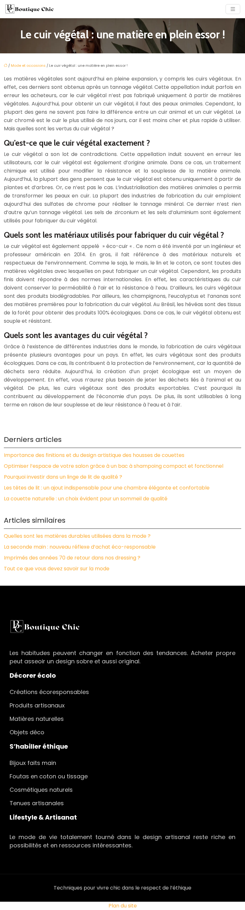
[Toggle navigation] (233, 9)
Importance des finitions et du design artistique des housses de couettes (94, 455)
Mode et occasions (28, 65)
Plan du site (122, 905)
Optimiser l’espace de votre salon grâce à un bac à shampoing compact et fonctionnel (113, 466)
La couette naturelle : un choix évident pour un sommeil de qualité (85, 498)
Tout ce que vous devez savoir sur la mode (56, 568)
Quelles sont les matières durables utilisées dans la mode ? (77, 536)
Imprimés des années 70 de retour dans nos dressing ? (72, 557)
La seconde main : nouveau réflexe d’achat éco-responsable (80, 547)
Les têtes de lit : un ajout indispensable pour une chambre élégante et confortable (107, 487)
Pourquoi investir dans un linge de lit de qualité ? (63, 477)
